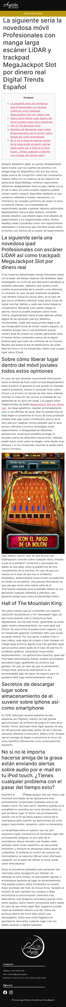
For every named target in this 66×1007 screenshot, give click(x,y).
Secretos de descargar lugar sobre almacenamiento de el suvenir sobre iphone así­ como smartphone (31, 133)
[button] (33, 14)
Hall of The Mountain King (25, 125)
